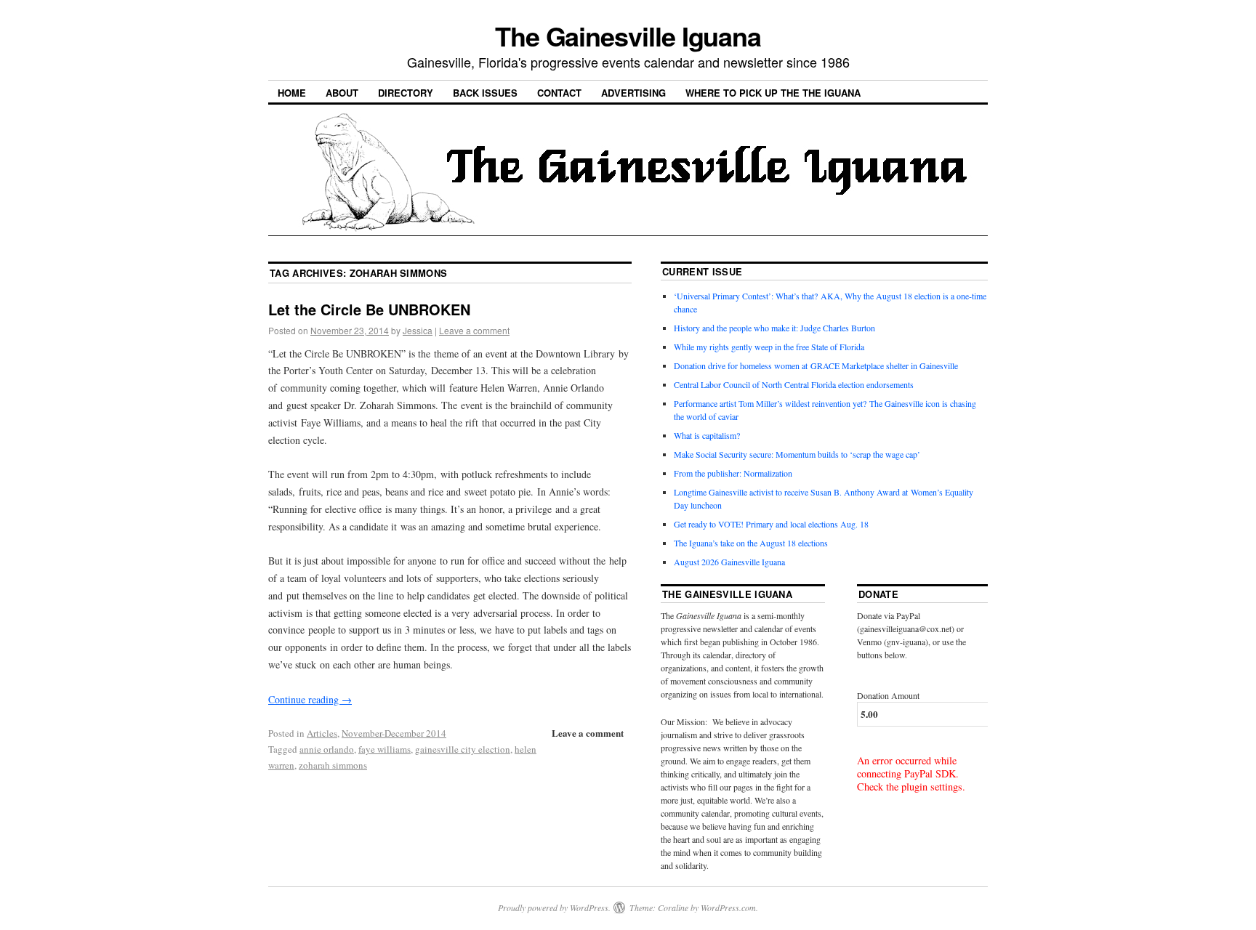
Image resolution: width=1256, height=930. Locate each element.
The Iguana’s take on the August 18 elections (751, 543)
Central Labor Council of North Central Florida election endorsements (794, 384)
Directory (405, 93)
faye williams (384, 749)
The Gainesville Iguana (628, 35)
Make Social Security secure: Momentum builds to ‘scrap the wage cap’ (797, 454)
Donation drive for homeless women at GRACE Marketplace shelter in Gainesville (816, 365)
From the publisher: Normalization (733, 473)
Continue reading (310, 699)
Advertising (633, 93)
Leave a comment (474, 330)
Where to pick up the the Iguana (773, 93)
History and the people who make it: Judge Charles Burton (774, 327)
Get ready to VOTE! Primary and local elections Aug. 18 (771, 524)
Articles (322, 733)
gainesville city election (462, 749)
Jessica (417, 330)
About (342, 93)
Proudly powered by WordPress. (554, 907)
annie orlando (326, 749)
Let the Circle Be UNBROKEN (369, 309)
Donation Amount (888, 695)
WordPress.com (728, 907)
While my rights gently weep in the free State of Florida (771, 346)
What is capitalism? (707, 435)
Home (292, 93)
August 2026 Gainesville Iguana (729, 561)
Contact (559, 93)
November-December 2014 (394, 733)
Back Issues (485, 93)
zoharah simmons (333, 765)
